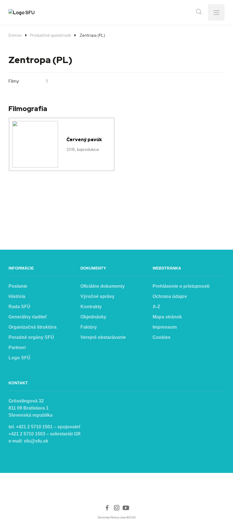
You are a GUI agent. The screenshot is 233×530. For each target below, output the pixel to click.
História (17, 296)
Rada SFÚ (19, 306)
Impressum (165, 327)
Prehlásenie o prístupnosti (181, 286)
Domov (15, 35)
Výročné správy (97, 296)
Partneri (17, 347)
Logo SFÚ (19, 357)
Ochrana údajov (170, 296)
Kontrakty (91, 306)
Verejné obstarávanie (103, 337)
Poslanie (18, 286)
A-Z (156, 306)
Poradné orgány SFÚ (31, 337)
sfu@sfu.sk (36, 441)
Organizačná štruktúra (33, 327)
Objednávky (93, 316)
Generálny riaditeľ (28, 316)
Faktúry (88, 327)
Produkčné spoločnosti (50, 35)
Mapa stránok (167, 316)
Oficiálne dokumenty (102, 286)
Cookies (161, 337)
